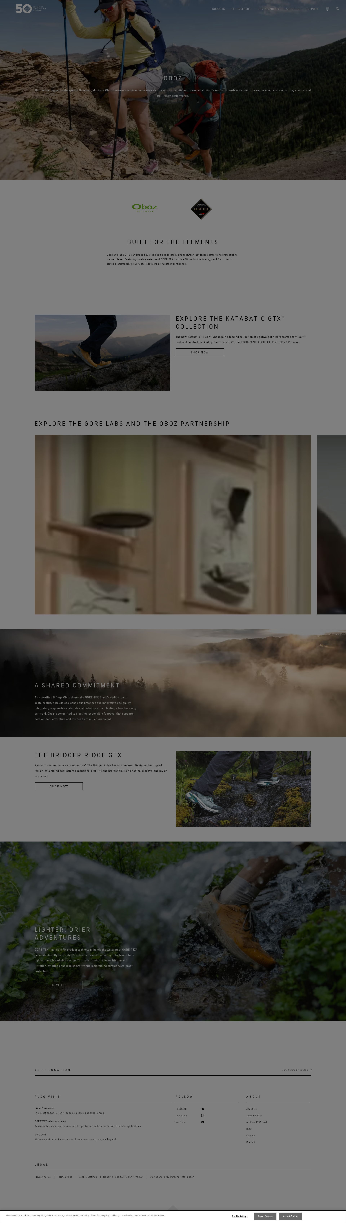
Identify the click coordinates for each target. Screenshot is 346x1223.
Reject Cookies (265, 1216)
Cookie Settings (239, 1216)
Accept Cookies (290, 1216)
